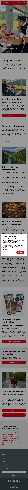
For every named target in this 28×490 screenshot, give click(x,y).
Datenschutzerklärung (8, 245)
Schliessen (20, 252)
